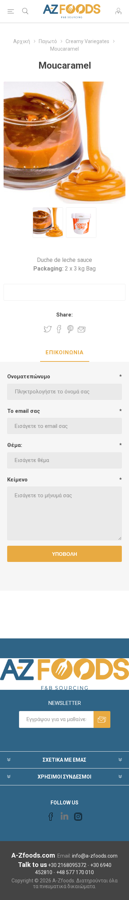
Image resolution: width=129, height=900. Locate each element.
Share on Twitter (48, 329)
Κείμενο (17, 479)
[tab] (64, 353)
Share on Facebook (59, 329)
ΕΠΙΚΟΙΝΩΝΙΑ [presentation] (65, 352)
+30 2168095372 (67, 865)
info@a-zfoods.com (95, 856)
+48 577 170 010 (75, 872)
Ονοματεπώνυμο (28, 376)
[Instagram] (78, 816)
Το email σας (23, 411)
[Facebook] (51, 816)
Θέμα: (14, 445)
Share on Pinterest (70, 329)
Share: (64, 314)
